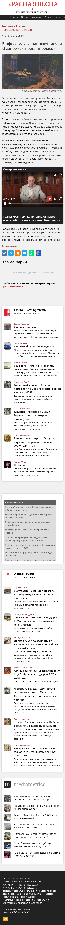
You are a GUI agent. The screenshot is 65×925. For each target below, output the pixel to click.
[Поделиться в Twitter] (24, 253)
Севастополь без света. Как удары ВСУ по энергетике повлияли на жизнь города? (35, 621)
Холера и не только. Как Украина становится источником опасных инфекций (35, 752)
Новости (13, 17)
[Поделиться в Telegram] (11, 253)
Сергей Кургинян (22, 324)
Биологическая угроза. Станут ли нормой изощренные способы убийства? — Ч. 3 (35, 442)
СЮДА (14, 912)
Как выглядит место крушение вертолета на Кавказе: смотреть (33, 798)
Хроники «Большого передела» (34, 346)
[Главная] (32, 7)
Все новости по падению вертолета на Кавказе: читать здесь (37, 826)
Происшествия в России (17, 29)
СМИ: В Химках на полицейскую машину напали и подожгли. (33, 845)
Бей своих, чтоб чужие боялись (34, 365)
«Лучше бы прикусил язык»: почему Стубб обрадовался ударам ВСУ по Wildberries (37, 674)
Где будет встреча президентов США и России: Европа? (37, 854)
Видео (24, 17)
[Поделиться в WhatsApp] (31, 253)
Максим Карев (20, 362)
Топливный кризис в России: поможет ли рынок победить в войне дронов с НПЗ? (37, 388)
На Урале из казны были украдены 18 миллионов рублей (36, 807)
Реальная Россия (14, 26)
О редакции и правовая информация (22, 902)
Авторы (48, 17)
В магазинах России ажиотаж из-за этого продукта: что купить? (35, 835)
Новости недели (22, 343)
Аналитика (36, 17)
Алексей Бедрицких (23, 667)
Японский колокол (25, 327)
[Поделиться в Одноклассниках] (18, 253)
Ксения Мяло (20, 461)
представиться (12, 286)
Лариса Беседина (22, 435)
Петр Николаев (21, 719)
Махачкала (11, 246)
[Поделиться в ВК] (4, 253)
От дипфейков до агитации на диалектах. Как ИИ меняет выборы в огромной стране (37, 644)
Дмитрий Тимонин (23, 637)
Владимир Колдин (22, 382)
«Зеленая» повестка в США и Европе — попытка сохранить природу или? (32, 415)
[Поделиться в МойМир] (38, 253)
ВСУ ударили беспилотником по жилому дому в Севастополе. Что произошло (35, 594)
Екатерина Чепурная (24, 614)
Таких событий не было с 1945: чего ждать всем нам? (36, 817)
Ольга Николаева (22, 408)
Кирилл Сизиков (21, 587)
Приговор (20, 465)
